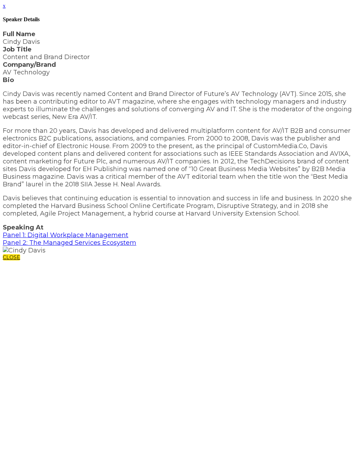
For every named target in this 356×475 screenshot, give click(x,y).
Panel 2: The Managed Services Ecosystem (69, 243)
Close (11, 257)
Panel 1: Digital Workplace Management (65, 235)
